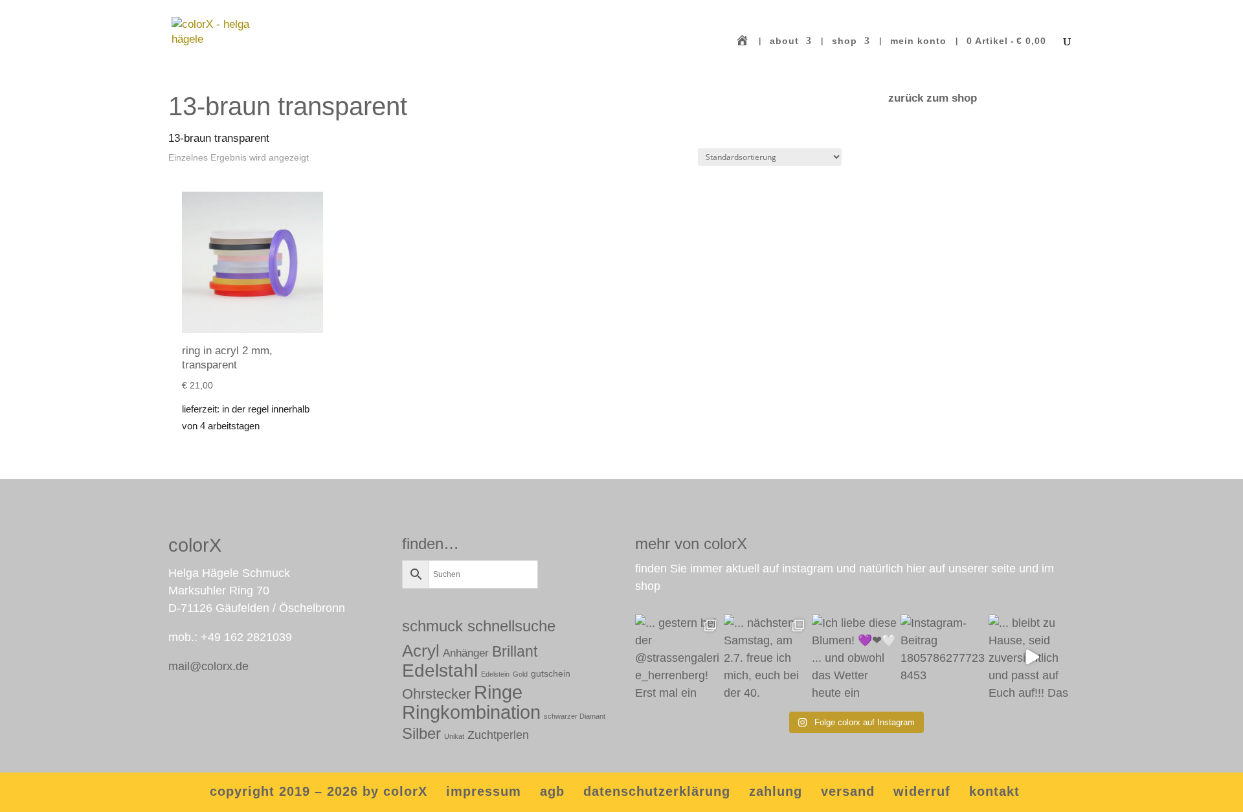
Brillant (514, 651)
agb (552, 791)
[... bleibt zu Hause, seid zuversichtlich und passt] (1032, 658)
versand (848, 791)
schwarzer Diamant (574, 716)
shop (844, 41)
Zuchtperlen (498, 734)
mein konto (918, 41)
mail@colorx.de (208, 666)
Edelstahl (440, 670)
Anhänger (466, 653)
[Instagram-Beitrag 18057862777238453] (944, 658)
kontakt (994, 791)
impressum (483, 791)
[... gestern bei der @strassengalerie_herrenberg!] (678, 658)
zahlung (775, 791)
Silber (421, 733)
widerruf (921, 791)
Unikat (454, 736)
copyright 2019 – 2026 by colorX (318, 791)
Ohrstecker (436, 694)
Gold (520, 674)
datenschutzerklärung (656, 791)
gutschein (550, 673)
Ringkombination (471, 712)
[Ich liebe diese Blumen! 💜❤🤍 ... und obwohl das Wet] (855, 658)
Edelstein (495, 674)
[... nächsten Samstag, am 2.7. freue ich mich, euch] (767, 658)
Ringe (498, 692)
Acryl (421, 650)
